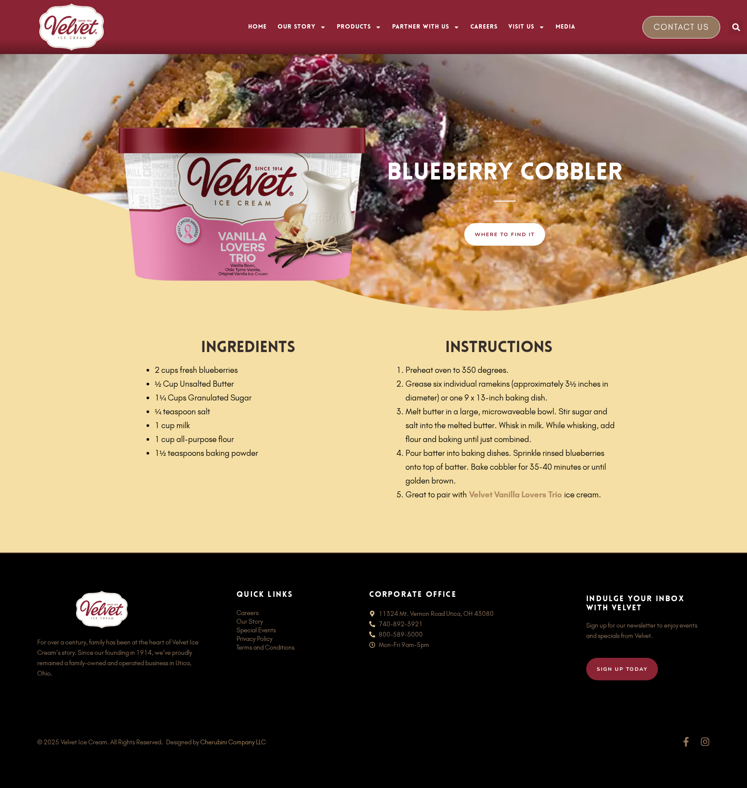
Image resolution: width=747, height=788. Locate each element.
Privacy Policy (254, 639)
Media (565, 27)
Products (354, 27)
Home (257, 27)
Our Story (297, 27)
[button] (736, 27)
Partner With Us (420, 27)
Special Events (256, 630)
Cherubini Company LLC (233, 742)
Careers (484, 27)
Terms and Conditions (265, 647)
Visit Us (521, 27)
